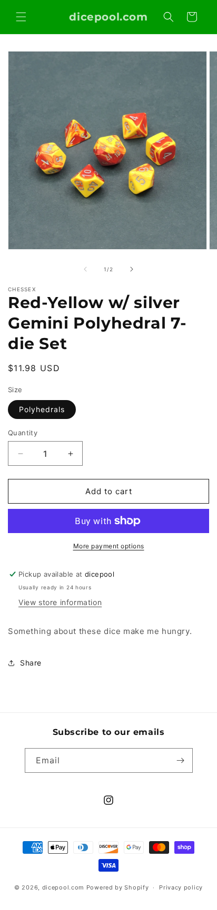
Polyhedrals (42, 409)
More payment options (108, 546)
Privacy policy (181, 887)
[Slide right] (131, 269)
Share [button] (31, 662)
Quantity (22, 432)
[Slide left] (85, 269)
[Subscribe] (180, 760)
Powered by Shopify (117, 887)
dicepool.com (63, 887)
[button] (21, 16)
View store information (60, 602)
